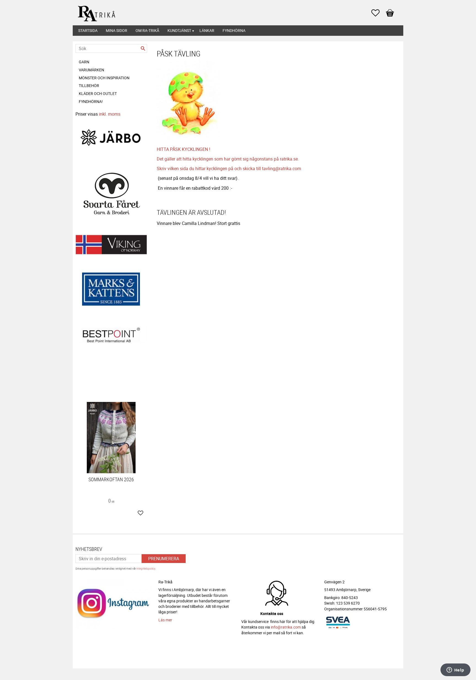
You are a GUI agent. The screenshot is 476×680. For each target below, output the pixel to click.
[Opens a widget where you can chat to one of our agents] (455, 670)
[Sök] (143, 48)
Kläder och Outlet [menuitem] (98, 93)
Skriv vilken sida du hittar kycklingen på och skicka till (209, 168)
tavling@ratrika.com (281, 168)
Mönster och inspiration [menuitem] (104, 77)
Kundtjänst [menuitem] (179, 30)
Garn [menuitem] (84, 61)
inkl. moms (109, 114)
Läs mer (165, 619)
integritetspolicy (145, 568)
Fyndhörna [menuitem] (234, 30)
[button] (378, 13)
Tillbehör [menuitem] (89, 85)
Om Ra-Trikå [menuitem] (147, 30)
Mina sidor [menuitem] (116, 30)
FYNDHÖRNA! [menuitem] (91, 101)
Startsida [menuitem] (88, 30)
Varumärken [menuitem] (91, 69)
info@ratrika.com (286, 627)
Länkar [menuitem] (206, 30)
